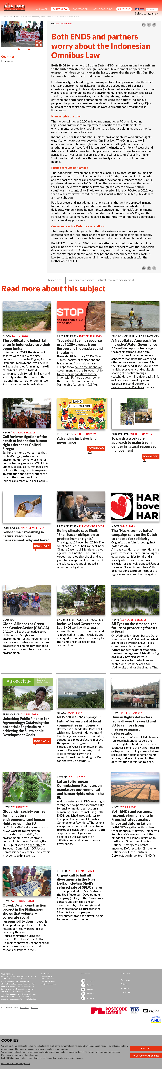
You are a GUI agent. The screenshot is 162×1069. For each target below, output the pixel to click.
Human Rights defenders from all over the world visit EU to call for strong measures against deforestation (133, 725)
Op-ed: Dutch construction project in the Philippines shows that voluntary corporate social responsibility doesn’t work (25, 913)
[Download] (96, 452)
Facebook (90, 985)
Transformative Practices (127, 387)
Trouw (21, 928)
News (23, 17)
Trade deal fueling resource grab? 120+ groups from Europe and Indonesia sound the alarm (80, 346)
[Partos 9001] (151, 1014)
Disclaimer (34, 1008)
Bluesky (89, 989)
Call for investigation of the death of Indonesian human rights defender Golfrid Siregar (25, 442)
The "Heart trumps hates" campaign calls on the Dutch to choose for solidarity (134, 534)
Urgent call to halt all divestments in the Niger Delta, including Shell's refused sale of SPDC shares (80, 881)
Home (6, 17)
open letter (35, 845)
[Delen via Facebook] (154, 26)
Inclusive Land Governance (78, 624)
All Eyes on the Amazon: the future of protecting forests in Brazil (134, 628)
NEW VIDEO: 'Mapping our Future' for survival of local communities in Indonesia (79, 721)
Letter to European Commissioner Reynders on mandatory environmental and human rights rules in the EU (80, 789)
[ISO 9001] (134, 1014)
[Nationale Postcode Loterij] (109, 1014)
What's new (14, 17)
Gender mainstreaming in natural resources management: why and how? (26, 536)
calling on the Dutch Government (77, 247)
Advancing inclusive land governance (77, 440)
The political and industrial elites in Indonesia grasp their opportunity (26, 344)
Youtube (90, 994)
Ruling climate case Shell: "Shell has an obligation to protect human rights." (78, 534)
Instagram (90, 981)
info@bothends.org (48, 984)
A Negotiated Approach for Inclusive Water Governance (134, 342)
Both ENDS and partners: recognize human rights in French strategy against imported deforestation (132, 817)
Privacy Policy (24, 1008)
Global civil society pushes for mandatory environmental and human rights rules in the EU (24, 817)
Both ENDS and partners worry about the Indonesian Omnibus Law (53, 17)
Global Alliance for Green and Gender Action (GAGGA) (26, 626)
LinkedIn (90, 998)
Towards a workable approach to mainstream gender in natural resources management (133, 444)
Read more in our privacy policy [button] (15, 1064)
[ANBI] (156, 1022)
